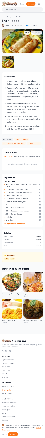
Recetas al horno (22, 139)
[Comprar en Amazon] (40, 184)
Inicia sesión (9, 157)
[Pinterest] (10, 351)
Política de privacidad (9, 403)
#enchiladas (7, 139)
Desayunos (6, 367)
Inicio (3, 17)
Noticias (5, 377)
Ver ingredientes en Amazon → (15, 223)
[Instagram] (3, 351)
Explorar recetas (8, 360)
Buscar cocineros (8, 386)
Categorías (10, 17)
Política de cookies (8, 406)
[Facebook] (6, 351)
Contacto (5, 420)
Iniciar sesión (7, 393)
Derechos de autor (8, 417)
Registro (31, 4)
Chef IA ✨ (5, 374)
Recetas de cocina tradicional (13, 143)
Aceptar (13, 434)
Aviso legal (6, 410)
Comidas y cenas (34, 143)
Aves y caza (19, 17)
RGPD (4, 413)
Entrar (22, 4)
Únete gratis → (7, 390)
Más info (4, 434)
